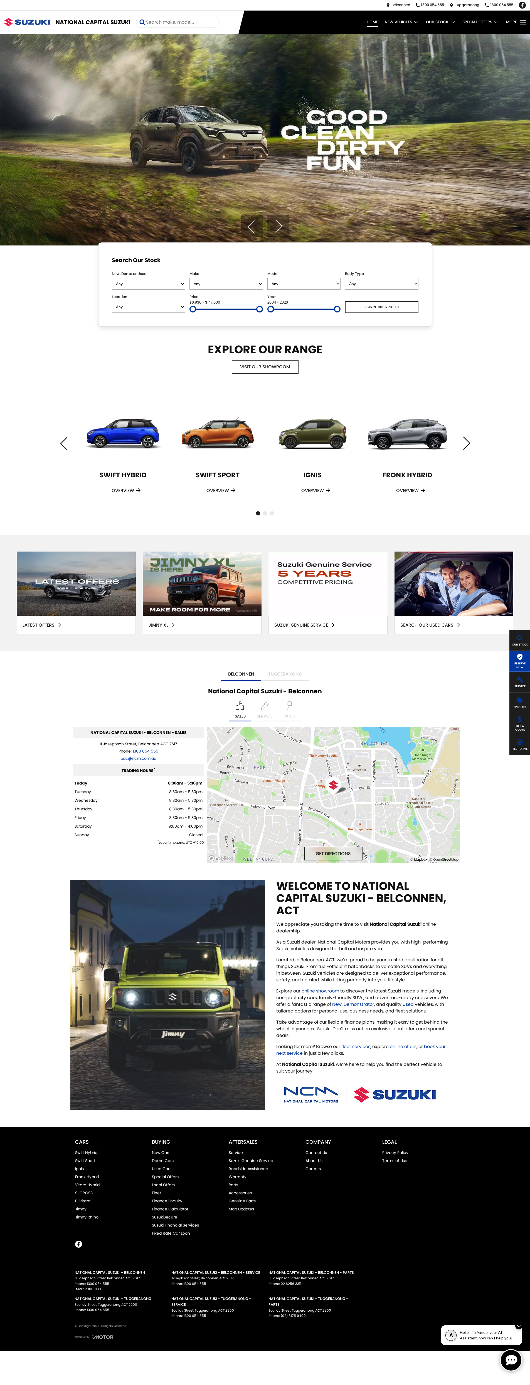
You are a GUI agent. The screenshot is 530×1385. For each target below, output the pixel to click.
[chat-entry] (511, 1360)
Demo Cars (163, 1160)
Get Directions (333, 853)
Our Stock (437, 22)
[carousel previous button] (252, 226)
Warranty (237, 1177)
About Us (313, 1160)
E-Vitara (82, 1201)
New (337, 1004)
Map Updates (241, 1209)
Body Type (354, 273)
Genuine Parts (242, 1201)
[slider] (192, 309)
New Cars (161, 1152)
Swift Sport (85, 1160)
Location (119, 296)
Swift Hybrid (86, 1152)
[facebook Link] (522, 5)
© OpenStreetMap (444, 859)
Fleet (156, 1193)
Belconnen (241, 674)
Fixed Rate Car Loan (171, 1233)
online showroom (320, 991)
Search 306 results (381, 307)
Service (236, 1152)
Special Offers (477, 22)
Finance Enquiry (167, 1201)
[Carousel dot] (258, 513)
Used (409, 1004)
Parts (233, 1185)
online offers (403, 1046)
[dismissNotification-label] (518, 1325)
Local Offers (163, 1185)
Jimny (81, 1209)
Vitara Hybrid (87, 1185)
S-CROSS (84, 1193)
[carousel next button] (278, 226)
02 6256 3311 (291, 1283)
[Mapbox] (221, 858)
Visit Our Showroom (265, 367)
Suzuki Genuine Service (251, 1160)
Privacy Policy (395, 1152)
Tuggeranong (285, 674)
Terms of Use (394, 1160)
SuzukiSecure (164, 1217)
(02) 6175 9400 (293, 1315)
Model (272, 273)
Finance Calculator (170, 1209)
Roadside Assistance (248, 1168)
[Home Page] (27, 22)
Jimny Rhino (86, 1217)
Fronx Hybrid (87, 1177)
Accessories (240, 1193)
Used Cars (161, 1168)
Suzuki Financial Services (175, 1225)
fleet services (355, 1046)
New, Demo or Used (129, 273)
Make (194, 273)
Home (372, 22)
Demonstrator (359, 1004)
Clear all (407, 261)
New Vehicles (398, 22)
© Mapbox (418, 859)
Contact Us (316, 1152)
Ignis (79, 1168)
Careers (313, 1168)
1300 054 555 (145, 751)
